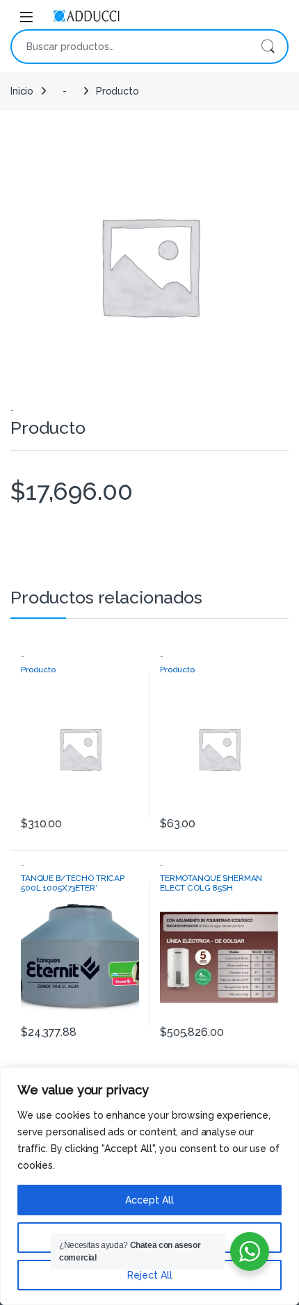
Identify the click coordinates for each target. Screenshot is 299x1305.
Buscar (267, 47)
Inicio (21, 91)
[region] (149, 1186)
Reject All (149, 1275)
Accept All (149, 1200)
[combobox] (130, 47)
